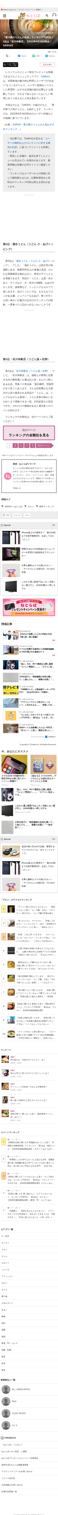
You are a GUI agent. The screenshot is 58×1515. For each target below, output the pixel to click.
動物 (3, 1316)
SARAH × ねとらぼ (13, 506)
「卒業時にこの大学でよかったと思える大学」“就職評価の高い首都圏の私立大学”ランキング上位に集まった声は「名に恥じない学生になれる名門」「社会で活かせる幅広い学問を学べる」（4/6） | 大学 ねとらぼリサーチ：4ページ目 (31, 1166)
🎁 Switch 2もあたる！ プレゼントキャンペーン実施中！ (22, 9)
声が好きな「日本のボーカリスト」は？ (27, 1060)
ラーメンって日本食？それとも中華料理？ (28, 1087)
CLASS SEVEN (19, 1413)
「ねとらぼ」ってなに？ (12, 1445)
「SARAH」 (45, 76)
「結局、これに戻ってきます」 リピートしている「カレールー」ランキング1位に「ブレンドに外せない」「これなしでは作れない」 (36, 937)
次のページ (44, 445)
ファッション (7, 1276)
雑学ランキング (46, 506)
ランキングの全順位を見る (29, 435)
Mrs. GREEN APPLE (21, 1389)
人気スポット (7, 1303)
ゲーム (4, 1256)
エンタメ (5, 1243)
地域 (3, 1336)
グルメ (5, 33)
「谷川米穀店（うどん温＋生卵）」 (33, 371)
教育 (3, 1356)
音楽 (3, 1370)
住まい (4, 1310)
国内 (3, 1323)
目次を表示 (47, 65)
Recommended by (38, 737)
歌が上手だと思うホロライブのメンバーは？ (29, 1073)
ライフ (4, 1290)
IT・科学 (5, 1236)
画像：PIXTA (52, 52)
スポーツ (5, 1263)
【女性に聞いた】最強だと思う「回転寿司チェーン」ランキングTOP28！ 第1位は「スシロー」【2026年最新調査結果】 (36, 1007)
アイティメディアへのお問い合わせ (16, 1471)
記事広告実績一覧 (9, 1491)
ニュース (5, 1269)
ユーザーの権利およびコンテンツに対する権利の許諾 (28, 142)
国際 (3, 1330)
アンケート (6, 1050)
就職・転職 (6, 1350)
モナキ (15, 1425)
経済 (3, 1363)
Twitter (15, 488)
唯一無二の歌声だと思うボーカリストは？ (28, 1100)
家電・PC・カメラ (9, 1343)
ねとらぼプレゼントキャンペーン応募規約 (19, 1458)
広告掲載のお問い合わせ (12, 1485)
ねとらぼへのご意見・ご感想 (14, 1451)
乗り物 (4, 1296)
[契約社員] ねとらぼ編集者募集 (14, 1465)
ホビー (4, 1283)
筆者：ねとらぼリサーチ (24, 464)
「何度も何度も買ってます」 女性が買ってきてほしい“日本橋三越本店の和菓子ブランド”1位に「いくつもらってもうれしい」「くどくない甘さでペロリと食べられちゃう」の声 (35, 1024)
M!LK (14, 1401)
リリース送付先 (8, 1478)
